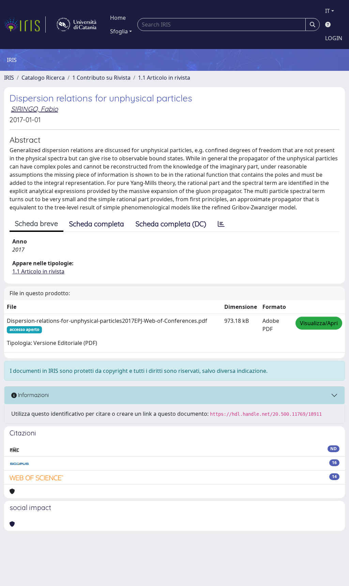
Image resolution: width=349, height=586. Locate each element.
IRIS (9, 77)
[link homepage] (25, 24)
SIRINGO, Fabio (34, 109)
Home (118, 17)
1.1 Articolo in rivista (164, 77)
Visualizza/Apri (319, 323)
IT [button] (327, 11)
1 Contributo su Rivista (101, 77)
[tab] (221, 224)
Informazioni (33, 395)
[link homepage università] (76, 24)
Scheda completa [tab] (96, 224)
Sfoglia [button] (119, 31)
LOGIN (333, 38)
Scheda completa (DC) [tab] (171, 224)
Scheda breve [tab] (36, 223)
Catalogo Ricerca (43, 77)
